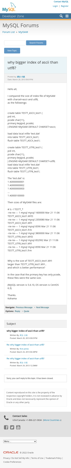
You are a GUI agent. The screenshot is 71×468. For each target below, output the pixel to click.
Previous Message (24, 307)
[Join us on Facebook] (6, 429)
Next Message (42, 307)
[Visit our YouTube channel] (18, 429)
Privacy (6, 458)
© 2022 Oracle (27, 452)
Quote (26, 311)
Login (55, 6)
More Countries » (52, 420)
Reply (17, 311)
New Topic (12, 50)
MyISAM (23, 32)
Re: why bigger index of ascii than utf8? (25, 344)
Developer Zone (13, 16)
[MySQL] (9, 7)
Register (65, 6)
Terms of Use (37, 458)
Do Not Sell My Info (20, 458)
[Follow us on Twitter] (12, 429)
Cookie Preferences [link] (12, 462)
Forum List (8, 32)
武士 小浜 (24, 335)
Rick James (24, 348)
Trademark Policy (53, 458)
